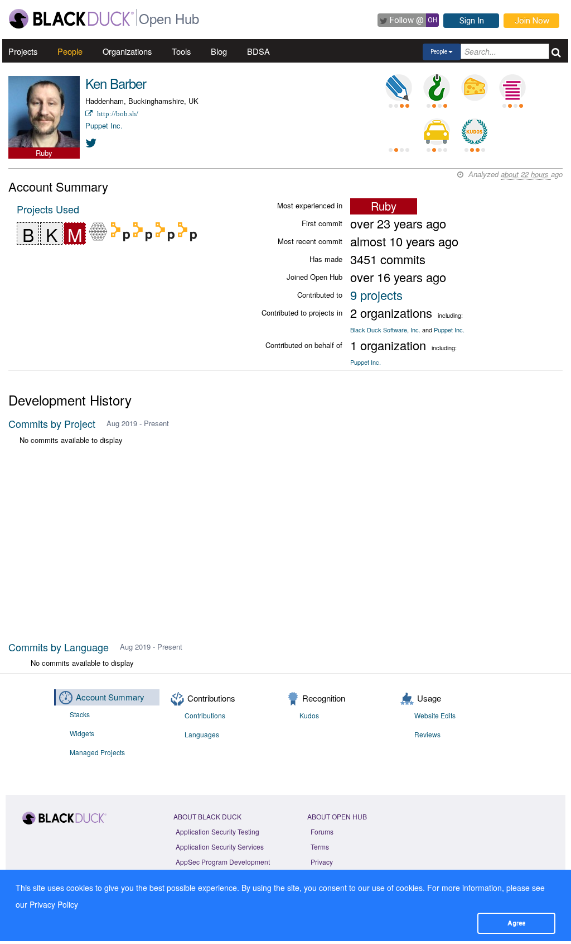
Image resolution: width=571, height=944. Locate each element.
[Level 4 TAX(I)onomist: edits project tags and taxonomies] (436, 131)
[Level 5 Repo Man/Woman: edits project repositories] (436, 87)
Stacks (80, 714)
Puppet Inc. (104, 125)
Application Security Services (220, 846)
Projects (22, 51)
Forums (322, 831)
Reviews (427, 734)
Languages (202, 734)
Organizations (127, 51)
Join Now (532, 21)
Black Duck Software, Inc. (385, 329)
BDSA (258, 51)
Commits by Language (58, 647)
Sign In (471, 21)
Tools (181, 51)
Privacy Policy (54, 904)
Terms (320, 846)
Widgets (82, 733)
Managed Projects (97, 752)
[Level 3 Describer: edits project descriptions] (398, 87)
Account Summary (110, 697)
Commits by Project (51, 423)
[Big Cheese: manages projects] (474, 87)
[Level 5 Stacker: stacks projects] (512, 87)
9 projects (376, 294)
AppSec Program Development (223, 861)
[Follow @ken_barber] (91, 142)
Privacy (322, 861)
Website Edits (435, 715)
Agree (516, 923)
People (70, 51)
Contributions (205, 715)
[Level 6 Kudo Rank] (474, 131)
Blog (219, 51)
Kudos (309, 715)
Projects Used (48, 209)
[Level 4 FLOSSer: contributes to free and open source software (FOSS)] (398, 131)
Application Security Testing (217, 831)
